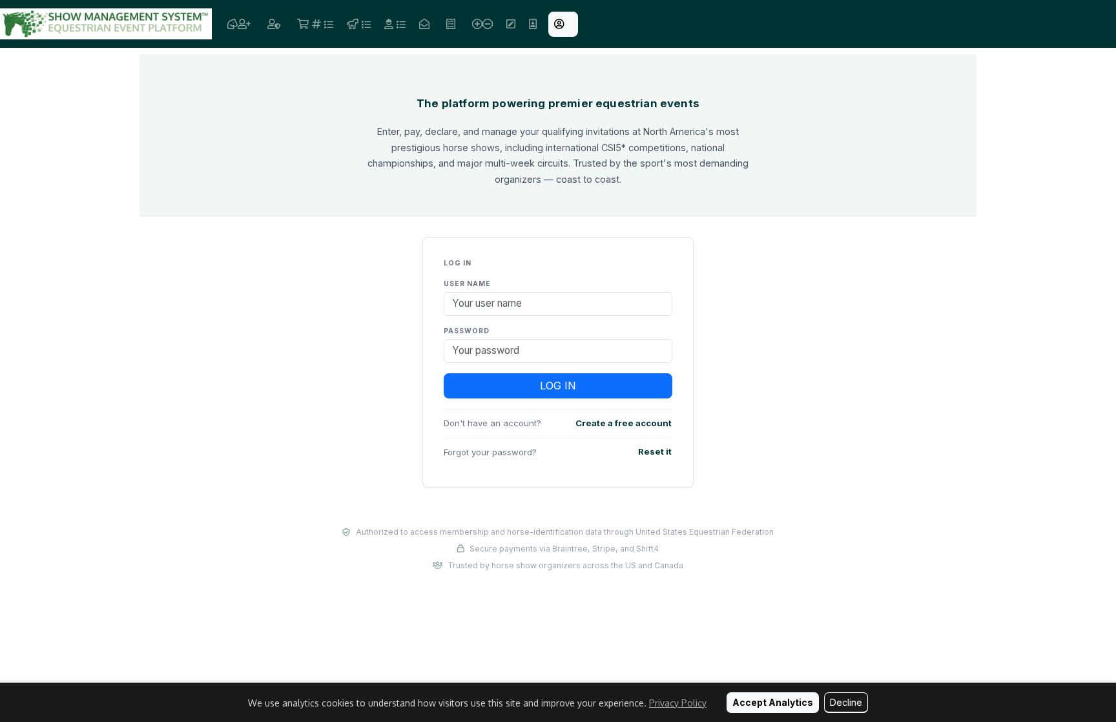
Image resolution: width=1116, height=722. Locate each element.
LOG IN (558, 385)
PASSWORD (467, 331)
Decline (846, 702)
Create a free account (623, 423)
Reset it (655, 451)
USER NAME (467, 284)
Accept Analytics (772, 702)
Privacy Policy (678, 702)
